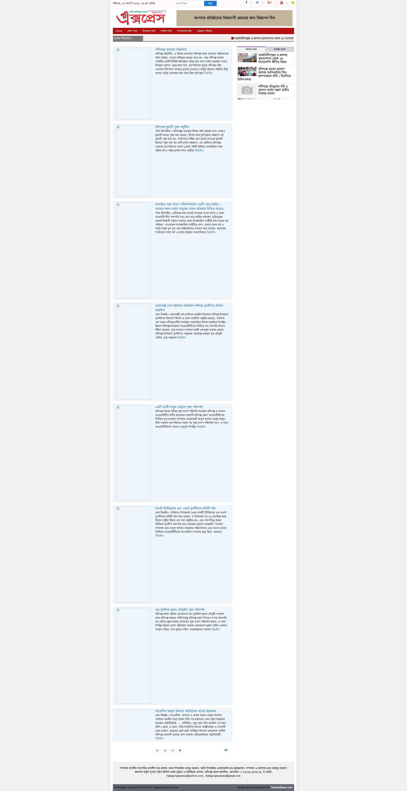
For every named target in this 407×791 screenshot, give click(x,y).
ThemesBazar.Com (282, 787)
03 (172, 750)
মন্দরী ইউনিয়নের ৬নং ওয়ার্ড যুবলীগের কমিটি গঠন (185, 508)
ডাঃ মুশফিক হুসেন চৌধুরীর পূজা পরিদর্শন (180, 610)
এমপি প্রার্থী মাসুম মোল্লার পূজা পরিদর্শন (179, 407)
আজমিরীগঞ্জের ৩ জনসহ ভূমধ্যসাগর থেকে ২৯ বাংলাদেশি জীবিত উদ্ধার (261, 38)
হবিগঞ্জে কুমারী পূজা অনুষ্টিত (172, 127)
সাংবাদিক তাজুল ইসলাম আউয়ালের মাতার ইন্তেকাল (185, 711)
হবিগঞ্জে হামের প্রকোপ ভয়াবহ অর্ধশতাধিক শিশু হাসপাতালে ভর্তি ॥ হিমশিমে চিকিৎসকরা (264, 74)
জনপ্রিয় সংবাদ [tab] (280, 49)
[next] (180, 750)
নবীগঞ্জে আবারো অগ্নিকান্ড (171, 50)
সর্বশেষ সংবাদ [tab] (251, 49)
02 (165, 750)
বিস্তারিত (208, 73)
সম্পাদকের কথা (184, 31)
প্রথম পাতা (132, 31)
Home (118, 31)
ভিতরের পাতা (149, 31)
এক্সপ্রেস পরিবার (204, 31)
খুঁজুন (210, 3)
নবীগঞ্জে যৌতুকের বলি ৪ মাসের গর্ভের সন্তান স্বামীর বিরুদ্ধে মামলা (273, 90)
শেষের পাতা (166, 31)
